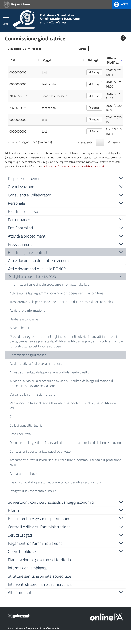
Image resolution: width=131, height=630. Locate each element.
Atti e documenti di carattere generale (40, 260)
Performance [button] (19, 219)
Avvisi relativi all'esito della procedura (36, 363)
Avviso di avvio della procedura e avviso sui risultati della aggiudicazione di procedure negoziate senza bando (61, 383)
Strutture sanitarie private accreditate (39, 576)
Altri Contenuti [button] (20, 592)
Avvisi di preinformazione (27, 310)
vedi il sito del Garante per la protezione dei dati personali (73, 166)
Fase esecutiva (20, 433)
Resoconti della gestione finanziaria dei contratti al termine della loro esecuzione (66, 442)
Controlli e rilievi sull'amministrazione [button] (39, 527)
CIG (13, 60)
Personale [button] (16, 203)
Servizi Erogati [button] (20, 535)
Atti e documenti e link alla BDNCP (37, 269)
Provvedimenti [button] (20, 244)
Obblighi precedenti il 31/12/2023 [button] (32, 276)
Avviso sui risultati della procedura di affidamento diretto (49, 372)
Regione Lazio (20, 4)
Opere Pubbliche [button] (22, 551)
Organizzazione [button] (21, 187)
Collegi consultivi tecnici (26, 425)
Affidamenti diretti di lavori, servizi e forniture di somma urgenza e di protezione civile (65, 462)
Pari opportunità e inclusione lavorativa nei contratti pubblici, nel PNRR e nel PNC (63, 405)
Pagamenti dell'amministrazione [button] (35, 543)
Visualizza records (25, 48)
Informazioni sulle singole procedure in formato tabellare (50, 284)
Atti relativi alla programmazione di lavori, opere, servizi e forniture (56, 293)
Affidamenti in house (24, 473)
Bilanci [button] (13, 510)
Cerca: (82, 48)
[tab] (65, 178)
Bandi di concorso (23, 211)
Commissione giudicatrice (28, 355)
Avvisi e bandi (19, 327)
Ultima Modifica (113, 60)
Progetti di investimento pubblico (33, 491)
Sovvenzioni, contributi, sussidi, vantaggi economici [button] (51, 502)
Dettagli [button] (95, 72)
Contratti (16, 416)
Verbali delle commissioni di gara (32, 394)
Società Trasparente (49, 628)
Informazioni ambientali (28, 568)
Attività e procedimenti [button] (27, 236)
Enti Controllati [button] (20, 228)
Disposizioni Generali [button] (25, 178)
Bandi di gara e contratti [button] (28, 252)
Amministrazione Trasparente (23, 628)
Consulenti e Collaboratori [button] (30, 195)
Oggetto (48, 60)
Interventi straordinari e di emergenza (40, 584)
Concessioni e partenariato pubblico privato (40, 451)
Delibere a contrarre (24, 319)
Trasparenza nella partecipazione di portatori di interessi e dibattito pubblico (63, 301)
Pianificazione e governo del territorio (39, 560)
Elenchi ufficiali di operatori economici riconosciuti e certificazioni (55, 482)
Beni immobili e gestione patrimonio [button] (38, 518)
